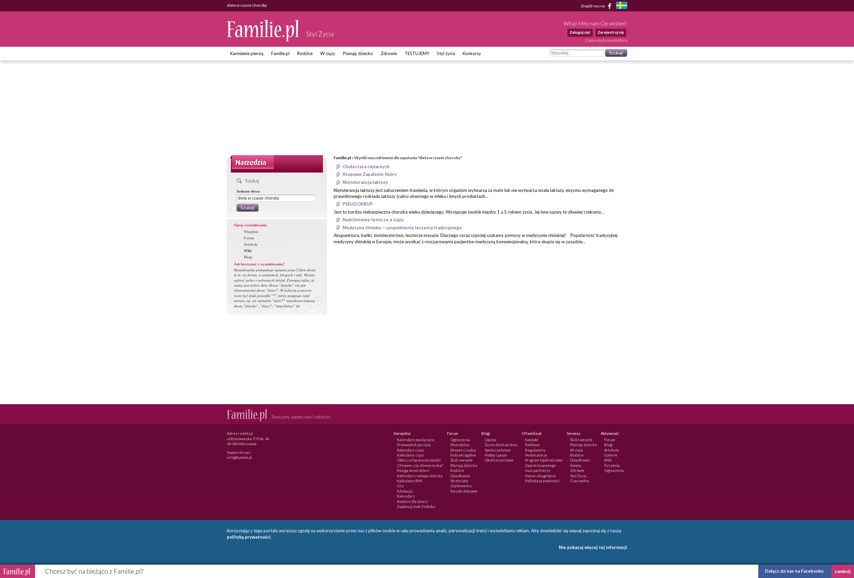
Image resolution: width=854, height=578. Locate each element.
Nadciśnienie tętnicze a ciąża (373, 219)
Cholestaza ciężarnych (366, 166)
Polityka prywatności (542, 481)
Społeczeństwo (497, 450)
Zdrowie (389, 53)
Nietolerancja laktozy (365, 182)
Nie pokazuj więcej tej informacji (593, 547)
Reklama (532, 445)
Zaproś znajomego (540, 465)
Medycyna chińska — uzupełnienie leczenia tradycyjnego (402, 227)
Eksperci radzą (463, 450)
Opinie (490, 440)
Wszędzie (251, 232)
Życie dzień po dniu (501, 445)
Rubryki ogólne (463, 455)
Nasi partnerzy (537, 470)
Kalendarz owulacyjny (416, 440)
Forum (249, 238)
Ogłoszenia (460, 440)
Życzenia (612, 465)
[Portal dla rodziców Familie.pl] (263, 39)
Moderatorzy (536, 455)
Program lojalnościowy (544, 460)
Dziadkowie (460, 476)
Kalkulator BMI (409, 481)
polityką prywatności (249, 537)
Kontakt (531, 440)
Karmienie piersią (247, 53)
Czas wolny (579, 481)
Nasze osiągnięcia (540, 476)
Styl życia (446, 53)
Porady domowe (463, 491)
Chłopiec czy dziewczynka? (420, 465)
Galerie (610, 455)
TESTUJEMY (417, 53)
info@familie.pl (239, 457)
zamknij (843, 571)
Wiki (248, 251)
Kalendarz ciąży (410, 450)
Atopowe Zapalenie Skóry (370, 174)
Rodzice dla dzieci (412, 501)
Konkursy (472, 53)
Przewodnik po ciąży (414, 445)
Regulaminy (535, 450)
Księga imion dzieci (413, 470)
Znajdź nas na (593, 5)
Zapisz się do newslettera (606, 40)
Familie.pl (280, 53)
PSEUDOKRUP (358, 204)
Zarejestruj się (610, 32)
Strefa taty (459, 481)
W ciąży (327, 53)
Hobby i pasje (496, 455)
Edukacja (405, 491)
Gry (400, 486)
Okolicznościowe (499, 460)
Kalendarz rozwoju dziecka (420, 476)
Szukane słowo (248, 191)
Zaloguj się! (579, 32)
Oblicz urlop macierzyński (419, 460)
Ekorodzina (459, 445)
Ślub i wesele (461, 460)
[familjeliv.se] (621, 6)
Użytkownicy (461, 486)
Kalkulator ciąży (410, 455)
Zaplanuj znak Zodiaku (416, 506)
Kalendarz (406, 496)
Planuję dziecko (358, 53)
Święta (575, 465)
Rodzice (305, 53)
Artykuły (251, 244)
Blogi (248, 257)
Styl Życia (578, 476)
